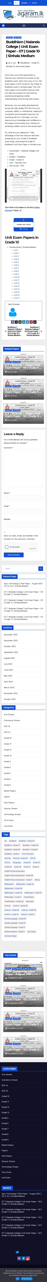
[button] (44, 25)
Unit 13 (16, 286)
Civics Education (28, 854)
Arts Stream (9, 714)
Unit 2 (16, 253)
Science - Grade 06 (20, 906)
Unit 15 (16, 292)
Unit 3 (16, 256)
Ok (18, 1279)
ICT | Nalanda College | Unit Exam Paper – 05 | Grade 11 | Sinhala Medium (22, 392)
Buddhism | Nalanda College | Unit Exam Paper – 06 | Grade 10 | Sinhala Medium (32, 331)
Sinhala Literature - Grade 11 (15, 932)
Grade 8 (7, 779)
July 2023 (8, 664)
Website (7, 519)
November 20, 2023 (15, 1003)
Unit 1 (16, 250)
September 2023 (11, 652)
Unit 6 (16, 265)
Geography (17, 862)
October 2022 (10, 699)
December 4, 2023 (15, 978)
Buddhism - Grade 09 (12, 849)
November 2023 (11, 640)
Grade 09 (17, 867)
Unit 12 (16, 283)
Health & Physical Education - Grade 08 (19, 875)
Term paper (31, 932)
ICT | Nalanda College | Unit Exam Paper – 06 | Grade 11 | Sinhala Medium (22, 367)
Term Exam (9, 820)
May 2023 (8, 676)
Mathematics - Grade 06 (25, 884)
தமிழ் (10, 3)
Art (6, 841)
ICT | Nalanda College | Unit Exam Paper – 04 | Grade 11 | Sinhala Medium (22, 416)
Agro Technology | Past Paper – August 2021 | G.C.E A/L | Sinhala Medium (22, 974)
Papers (7, 797)
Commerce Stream (12, 720)
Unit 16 (16, 295)
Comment (8, 448)
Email (7, 506)
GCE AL (7, 726)
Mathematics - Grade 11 (13, 897)
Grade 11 (8, 362)
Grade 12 (7, 750)
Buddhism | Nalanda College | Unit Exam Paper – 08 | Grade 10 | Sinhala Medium (15, 331)
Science (8, 906)
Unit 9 (16, 274)
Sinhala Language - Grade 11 (15, 927)
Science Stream (10, 808)
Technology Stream (12, 814)
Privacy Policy (26, 1279)
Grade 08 (8, 867)
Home (34, 3)
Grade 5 (7, 761)
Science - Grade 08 (12, 910)
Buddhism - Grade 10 (30, 849)
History (37, 880)
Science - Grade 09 (29, 910)
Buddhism (12, 841)
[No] (44, 1275)
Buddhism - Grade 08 (30, 845)
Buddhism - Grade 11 (12, 854)
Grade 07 (36, 862)
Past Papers (9, 802)
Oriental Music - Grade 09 (14, 901)
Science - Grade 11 (28, 914)
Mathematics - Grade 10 (33, 893)
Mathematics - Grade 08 (13, 888)
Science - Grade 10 (12, 914)
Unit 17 (16, 298)
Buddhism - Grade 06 (26, 841)
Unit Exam (17, 37)
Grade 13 (7, 756)
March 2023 (9, 687)
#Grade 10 (10, 66)
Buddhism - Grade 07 (12, 845)
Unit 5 (16, 262)
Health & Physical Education (15, 871)
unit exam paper (11, 936)
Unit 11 (16, 280)
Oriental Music (29, 897)
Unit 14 (17, 289)
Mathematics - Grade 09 (13, 893)
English (24, 3)
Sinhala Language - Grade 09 (15, 919)
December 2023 (10, 635)
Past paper (30, 901)
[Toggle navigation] (24, 25)
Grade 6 (7, 767)
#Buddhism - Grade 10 (29, 63)
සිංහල (16, 3)
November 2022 (11, 693)
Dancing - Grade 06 (20, 858)
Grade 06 (27, 862)
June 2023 (8, 670)
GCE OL (7, 732)
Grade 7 (7, 773)
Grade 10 (9, 37)
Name (7, 493)
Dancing (8, 858)
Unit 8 (16, 271)
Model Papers (10, 791)
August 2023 (9, 658)
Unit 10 (16, 277)
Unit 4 (16, 259)
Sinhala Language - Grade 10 (15, 923)
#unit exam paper (23, 66)
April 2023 (8, 681)
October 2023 (10, 646)
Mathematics (9, 884)
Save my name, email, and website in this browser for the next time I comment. (21, 537)
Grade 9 (7, 785)
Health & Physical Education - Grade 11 (18, 880)
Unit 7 (16, 268)
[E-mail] (9, 320)
